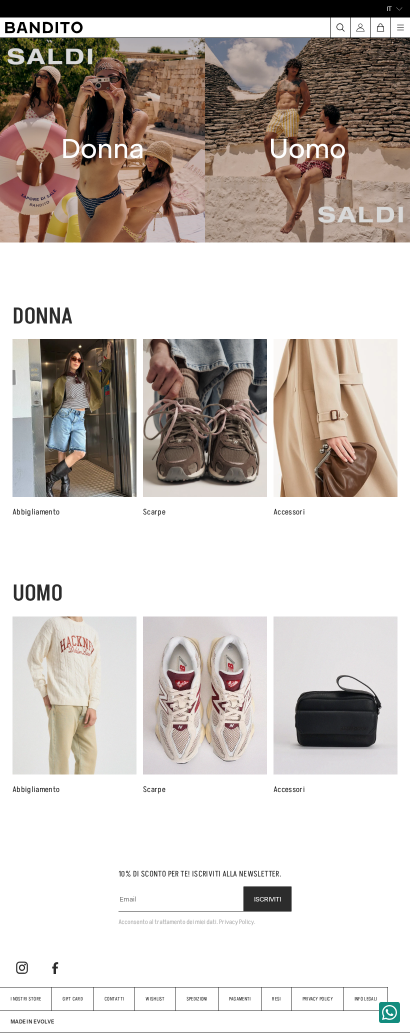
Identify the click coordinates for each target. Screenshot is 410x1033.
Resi (276, 999)
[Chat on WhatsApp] (389, 1012)
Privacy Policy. (237, 922)
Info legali (365, 999)
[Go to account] (360, 28)
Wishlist (155, 999)
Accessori (289, 511)
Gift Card (72, 999)
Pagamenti (240, 999)
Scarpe (154, 511)
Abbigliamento (36, 511)
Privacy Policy (317, 999)
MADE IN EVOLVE (32, 1021)
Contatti (114, 999)
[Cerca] (340, 28)
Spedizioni (197, 999)
